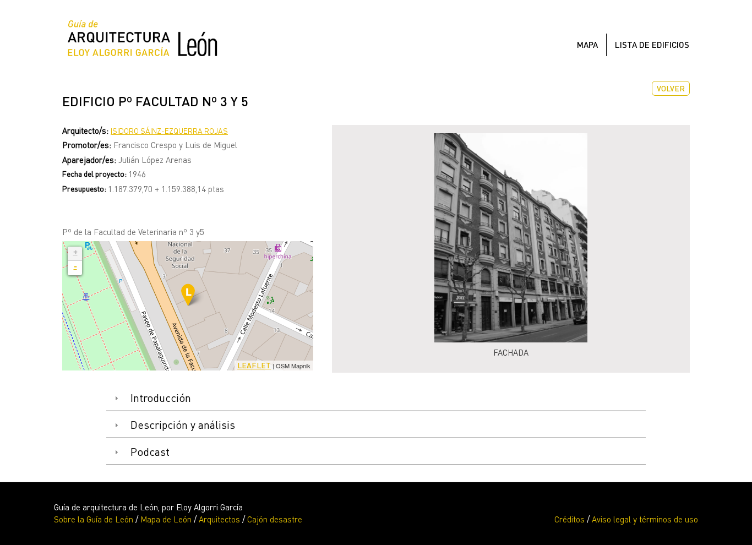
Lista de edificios (652, 45)
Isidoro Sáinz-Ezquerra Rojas (169, 130)
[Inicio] (147, 41)
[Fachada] (511, 237)
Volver (671, 88)
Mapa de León (166, 519)
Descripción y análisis (182, 425)
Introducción (160, 398)
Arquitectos (219, 519)
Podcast (150, 452)
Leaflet (254, 365)
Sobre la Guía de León (93, 519)
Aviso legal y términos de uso (645, 519)
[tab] (376, 398)
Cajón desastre (274, 519)
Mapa (587, 45)
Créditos (569, 519)
